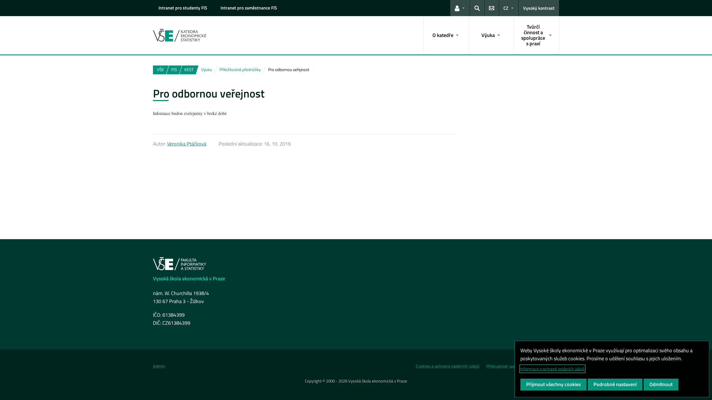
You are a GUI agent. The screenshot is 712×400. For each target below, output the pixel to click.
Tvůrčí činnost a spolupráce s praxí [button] (533, 35)
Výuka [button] (488, 35)
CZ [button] (505, 8)
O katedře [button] (442, 35)
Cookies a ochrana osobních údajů (447, 366)
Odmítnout (661, 384)
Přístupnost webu (503, 366)
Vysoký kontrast (539, 8)
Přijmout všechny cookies (553, 384)
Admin (159, 366)
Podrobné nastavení (615, 384)
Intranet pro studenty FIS (183, 7)
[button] (460, 8)
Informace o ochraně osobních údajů (552, 369)
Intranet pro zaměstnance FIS (249, 7)
